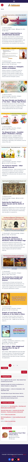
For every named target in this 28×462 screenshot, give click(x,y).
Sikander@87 (7, 233)
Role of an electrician (10, 414)
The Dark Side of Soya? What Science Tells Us (12, 393)
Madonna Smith (7, 61)
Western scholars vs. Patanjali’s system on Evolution (13, 67)
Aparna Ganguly (7, 27)
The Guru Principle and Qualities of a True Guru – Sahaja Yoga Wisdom (14, 101)
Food (10, 431)
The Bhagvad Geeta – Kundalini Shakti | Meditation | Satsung (12, 132)
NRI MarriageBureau (6, 417)
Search (5, 368)
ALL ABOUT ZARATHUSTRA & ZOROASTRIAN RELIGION (12, 34)
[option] (13, 435)
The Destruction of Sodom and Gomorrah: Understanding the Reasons (12, 278)
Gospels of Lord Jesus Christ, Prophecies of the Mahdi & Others (13, 313)
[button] (23, 428)
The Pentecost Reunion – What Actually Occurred (12, 166)
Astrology (4, 340)
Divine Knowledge (6, 29)
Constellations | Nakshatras (14, 340)
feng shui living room (6, 410)
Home (2, 9)
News (13, 431)
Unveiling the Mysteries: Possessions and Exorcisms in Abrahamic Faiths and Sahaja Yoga (14, 239)
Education (13, 62)
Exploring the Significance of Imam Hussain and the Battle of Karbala (13, 203)
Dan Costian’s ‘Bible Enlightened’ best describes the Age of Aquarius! (13, 348)
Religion (13, 29)
